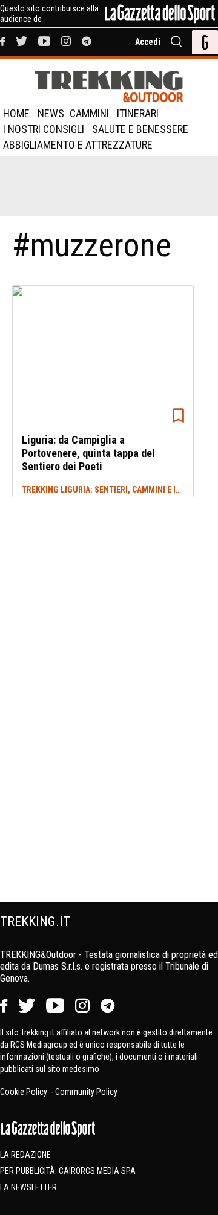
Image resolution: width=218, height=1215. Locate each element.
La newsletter (28, 1187)
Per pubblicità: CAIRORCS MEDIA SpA (68, 1171)
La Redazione (25, 1154)
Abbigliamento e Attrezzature (78, 144)
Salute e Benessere (140, 129)
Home (16, 113)
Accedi (147, 42)
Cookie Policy (24, 1092)
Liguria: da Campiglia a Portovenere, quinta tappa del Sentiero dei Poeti (88, 452)
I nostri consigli (43, 129)
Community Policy (86, 1092)
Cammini (89, 113)
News (51, 113)
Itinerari (138, 113)
